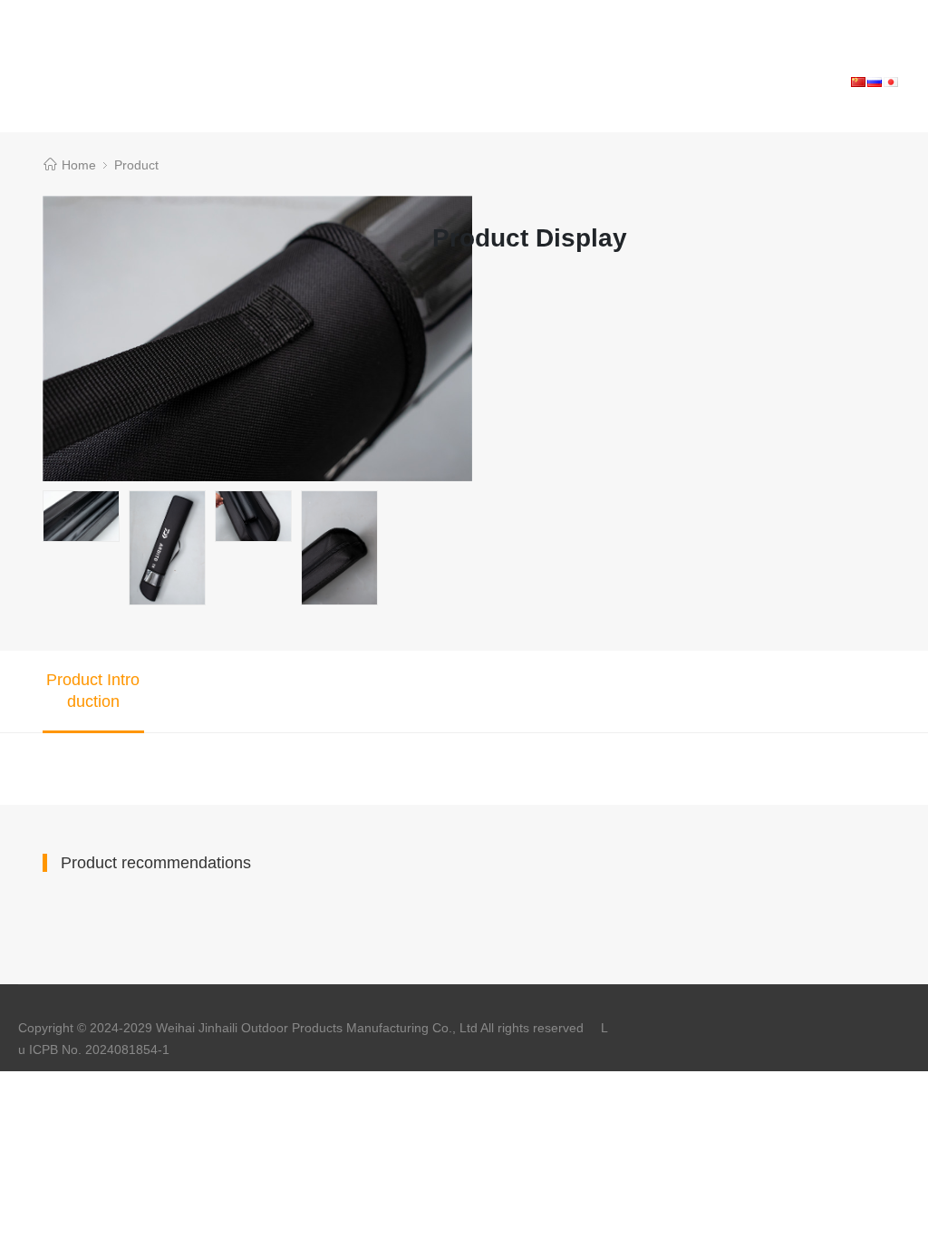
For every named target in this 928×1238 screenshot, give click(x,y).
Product (136, 165)
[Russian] (874, 81)
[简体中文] (858, 81)
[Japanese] (891, 81)
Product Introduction (93, 691)
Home (79, 165)
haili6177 (82, 11)
